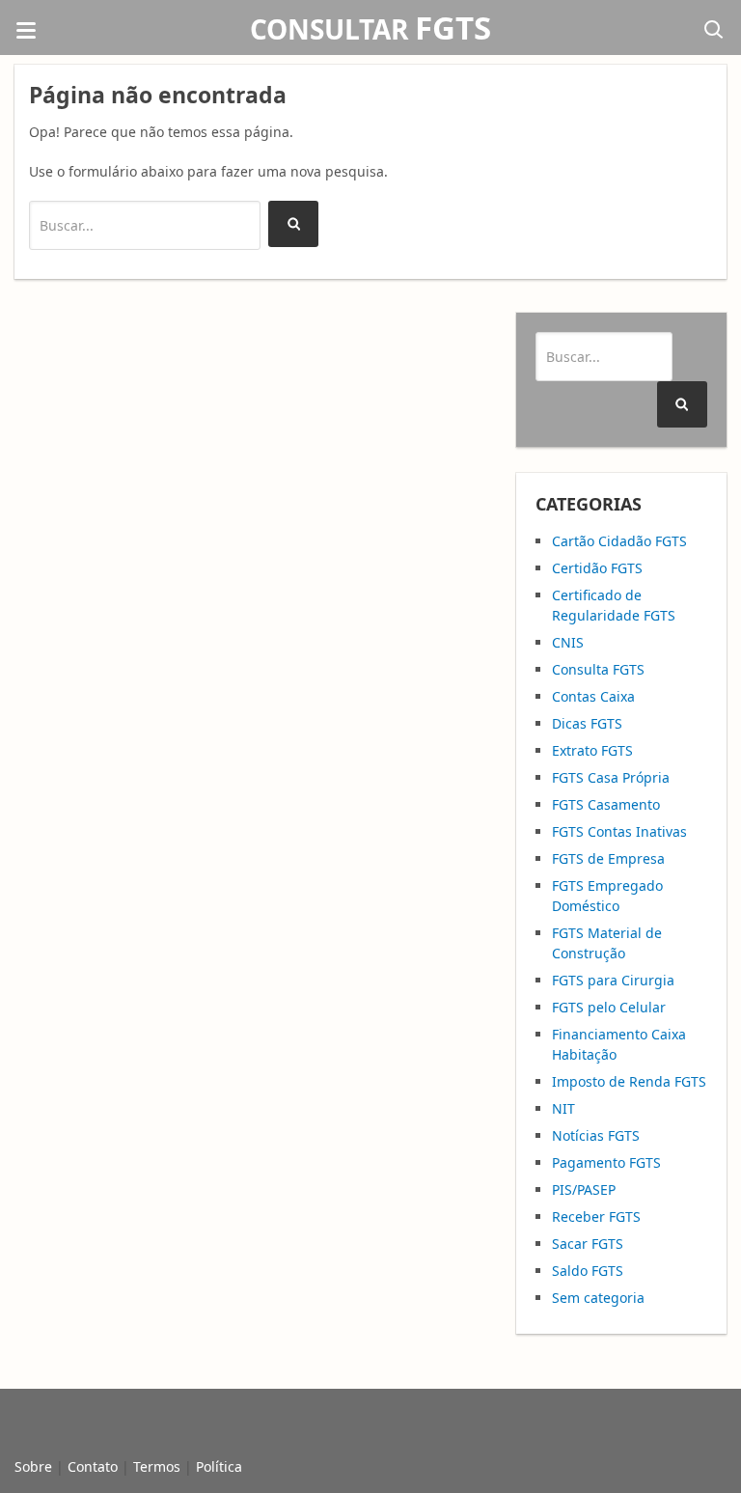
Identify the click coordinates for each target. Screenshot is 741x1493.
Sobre (33, 1466)
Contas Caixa (593, 696)
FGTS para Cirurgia (613, 980)
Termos (156, 1466)
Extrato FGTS (592, 750)
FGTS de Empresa (608, 858)
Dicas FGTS (587, 723)
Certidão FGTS (597, 568)
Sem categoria (598, 1297)
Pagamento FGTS (606, 1162)
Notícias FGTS (596, 1135)
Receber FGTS (596, 1216)
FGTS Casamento (606, 804)
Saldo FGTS (587, 1270)
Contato (93, 1466)
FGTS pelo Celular (609, 1007)
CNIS (568, 642)
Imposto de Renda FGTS (629, 1081)
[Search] (293, 224)
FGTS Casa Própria (611, 777)
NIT (563, 1108)
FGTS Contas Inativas (619, 831)
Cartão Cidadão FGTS (619, 541)
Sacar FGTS (587, 1243)
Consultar (370, 29)
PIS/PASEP (584, 1189)
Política (219, 1466)
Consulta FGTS (598, 669)
